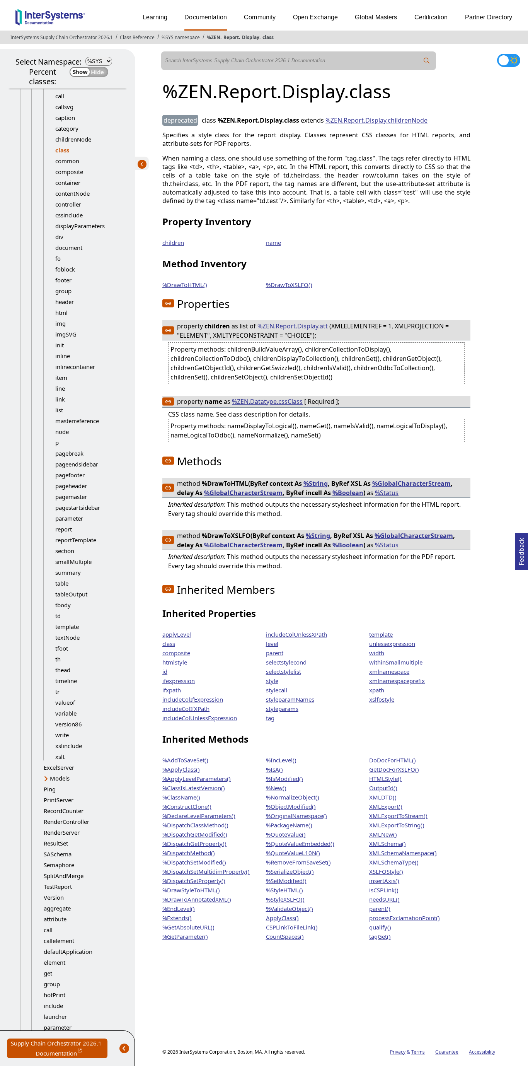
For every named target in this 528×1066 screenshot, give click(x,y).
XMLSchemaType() (394, 862)
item (61, 377)
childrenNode (73, 139)
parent (274, 653)
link (60, 399)
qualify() (380, 927)
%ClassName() (181, 797)
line (60, 388)
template (67, 626)
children (173, 242)
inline (62, 356)
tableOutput (71, 594)
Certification (431, 17)
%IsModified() (284, 778)
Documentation (205, 17)
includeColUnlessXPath (296, 634)
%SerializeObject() (290, 871)
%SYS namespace (181, 37)
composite (69, 172)
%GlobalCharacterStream (411, 483)
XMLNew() (383, 834)
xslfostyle (381, 699)
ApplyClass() (282, 918)
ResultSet (56, 843)
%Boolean (347, 493)
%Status (387, 493)
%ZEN (213, 37)
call (59, 96)
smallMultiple (73, 561)
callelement (59, 941)
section (64, 551)
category (66, 128)
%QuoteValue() (286, 834)
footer (63, 280)
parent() (379, 908)
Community (260, 17)
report (63, 529)
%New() (276, 788)
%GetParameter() (185, 936)
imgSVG (66, 334)
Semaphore (59, 865)
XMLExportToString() (396, 825)
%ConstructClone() (186, 806)
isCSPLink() (384, 890)
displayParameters (80, 226)
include (53, 1006)
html (61, 312)
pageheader (71, 486)
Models (60, 778)
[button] (168, 303)
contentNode (72, 193)
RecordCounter (63, 811)
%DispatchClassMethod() (195, 825)
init (59, 345)
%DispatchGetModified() (194, 834)
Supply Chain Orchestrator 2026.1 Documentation (59, 1048)
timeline (66, 681)
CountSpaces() (285, 936)
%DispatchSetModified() (194, 862)
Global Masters (376, 17)
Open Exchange (315, 17)
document (68, 247)
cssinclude (69, 215)
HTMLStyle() (385, 778)
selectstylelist (283, 671)
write (62, 735)
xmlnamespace (389, 671)
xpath (376, 690)
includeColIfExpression (192, 699)
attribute (55, 919)
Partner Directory (489, 17)
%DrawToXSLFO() (289, 285)
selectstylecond (286, 662)
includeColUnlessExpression (199, 718)
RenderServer (62, 832)
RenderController (66, 821)
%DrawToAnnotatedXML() (196, 899)
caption (65, 117)
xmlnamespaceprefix (397, 681)
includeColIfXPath (185, 708)
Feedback (521, 549)
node (62, 432)
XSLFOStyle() (386, 871)
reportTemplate (75, 540)
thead (62, 670)
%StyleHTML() (284, 890)
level (272, 643)
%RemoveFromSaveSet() (298, 862)
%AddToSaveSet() (185, 760)
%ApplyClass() (181, 769)
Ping (50, 789)
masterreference (77, 421)
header (64, 302)
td (58, 616)
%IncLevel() (281, 760)
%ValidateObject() (289, 908)
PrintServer (58, 800)
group (63, 291)
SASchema (58, 854)
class (268, 37)
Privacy (397, 1052)
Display (250, 37)
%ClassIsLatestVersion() (193, 788)
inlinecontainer (75, 367)
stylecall (276, 690)
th (58, 659)
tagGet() (380, 936)
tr (57, 691)
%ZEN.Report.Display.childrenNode (376, 120)
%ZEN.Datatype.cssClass (267, 401)
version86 (68, 724)
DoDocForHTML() (392, 760)
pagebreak (69, 453)
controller (68, 204)
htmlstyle (174, 662)
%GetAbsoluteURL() (188, 927)
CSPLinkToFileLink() (292, 927)
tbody (63, 605)
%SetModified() (286, 881)
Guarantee (446, 1052)
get (48, 973)
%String (315, 483)
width (376, 653)
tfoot (61, 648)
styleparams (282, 708)
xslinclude (68, 746)
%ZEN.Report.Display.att (292, 326)
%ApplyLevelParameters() (196, 778)
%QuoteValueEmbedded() (300, 843)
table (61, 583)
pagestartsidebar (77, 507)
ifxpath (171, 690)
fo (58, 258)
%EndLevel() (178, 908)
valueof (65, 702)
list (59, 410)
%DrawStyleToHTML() (191, 890)
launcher (55, 1016)
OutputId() (383, 788)
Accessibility (482, 1052)
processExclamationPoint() (404, 918)
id (164, 671)
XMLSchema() (387, 843)
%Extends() (177, 918)
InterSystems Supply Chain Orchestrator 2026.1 (61, 37)
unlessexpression (392, 643)
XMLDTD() (383, 797)
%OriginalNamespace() (296, 816)
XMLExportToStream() (398, 816)
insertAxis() (384, 881)
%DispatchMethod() (188, 853)
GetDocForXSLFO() (394, 769)
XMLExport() (385, 806)
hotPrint (54, 995)
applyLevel (176, 634)
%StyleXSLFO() (285, 899)
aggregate (57, 908)
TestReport (58, 886)
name (273, 242)
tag (270, 718)
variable (66, 713)
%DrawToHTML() (184, 285)
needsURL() (384, 899)
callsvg (64, 107)
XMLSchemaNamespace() (403, 853)
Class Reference (137, 37)
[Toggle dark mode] (508, 60)
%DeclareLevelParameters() (198, 816)
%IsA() (274, 769)
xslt (60, 756)
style (272, 681)
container (67, 182)
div (59, 237)
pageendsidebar (76, 464)
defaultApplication (68, 951)
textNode (67, 637)
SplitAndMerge (63, 876)
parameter (69, 518)
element (54, 962)
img (60, 323)
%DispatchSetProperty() (193, 881)
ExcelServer (59, 767)
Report (231, 37)
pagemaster (71, 497)
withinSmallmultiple (395, 662)
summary (68, 572)
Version (54, 897)
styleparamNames (290, 699)
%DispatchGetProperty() (194, 843)
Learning (155, 17)
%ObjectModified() (291, 806)
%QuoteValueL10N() (293, 853)
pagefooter (70, 475)
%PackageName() (289, 825)
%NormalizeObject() (292, 797)
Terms (418, 1052)
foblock (65, 269)
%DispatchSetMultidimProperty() (206, 871)
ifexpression (178, 681)
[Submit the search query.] (426, 60)
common (67, 161)
